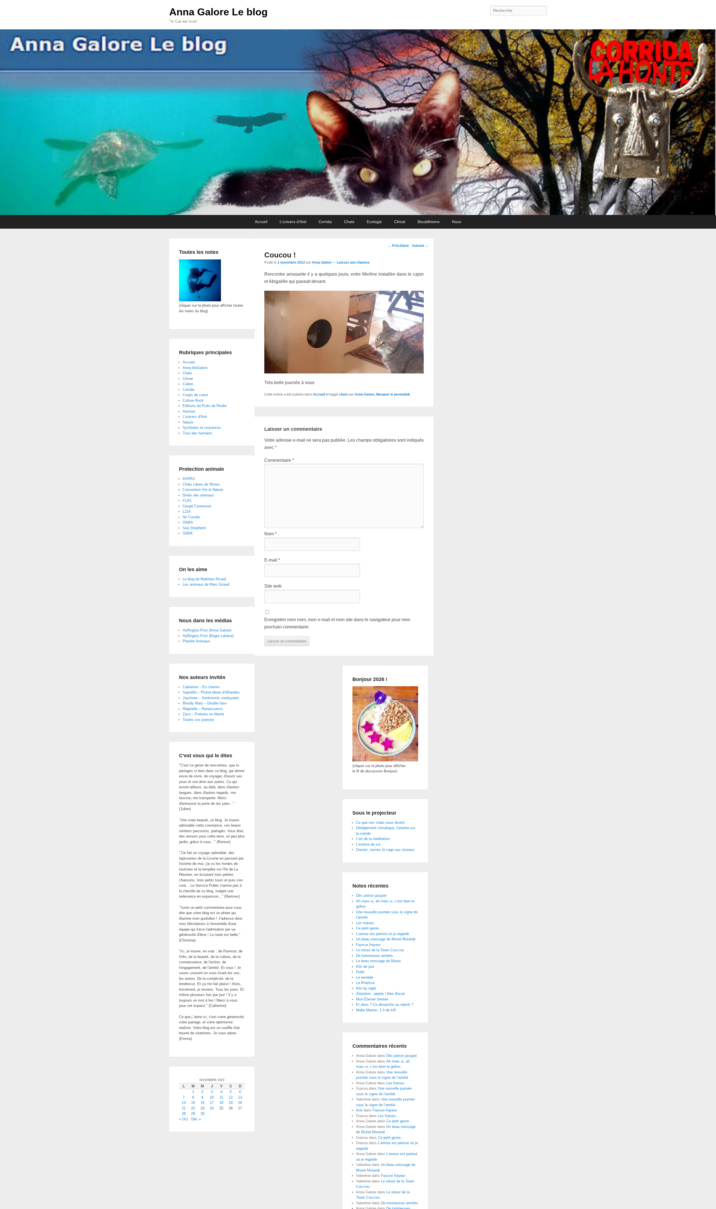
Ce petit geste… (369, 928)
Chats (349, 221)
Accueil (261, 221)
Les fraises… (367, 923)
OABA (188, 522)
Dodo (360, 972)
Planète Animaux (196, 641)
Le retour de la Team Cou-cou (380, 950)
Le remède (364, 977)
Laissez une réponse (353, 262)
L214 (186, 511)
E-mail (272, 560)
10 (212, 1097)
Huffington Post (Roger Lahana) (208, 636)
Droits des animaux (198, 495)
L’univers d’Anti (293, 221)
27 (240, 1108)
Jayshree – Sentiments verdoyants (211, 698)
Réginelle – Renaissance (203, 709)
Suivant (420, 246)
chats (343, 394)
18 (221, 1103)
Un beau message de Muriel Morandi (385, 939)
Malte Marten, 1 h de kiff (376, 1010)
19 (231, 1103)
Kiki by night (366, 988)
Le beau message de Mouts (378, 961)
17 (212, 1103)
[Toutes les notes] (200, 300)
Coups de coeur (195, 395)
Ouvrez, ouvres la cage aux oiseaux (385, 850)
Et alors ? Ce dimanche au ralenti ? (384, 1004)
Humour (189, 411)
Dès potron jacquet (371, 895)
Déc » (196, 1119)
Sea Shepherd (194, 528)
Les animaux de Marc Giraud (206, 584)
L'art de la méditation (373, 839)
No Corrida (191, 517)
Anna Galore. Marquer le (374, 394)
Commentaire (279, 460)
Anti (359, 1110)
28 (184, 1113)
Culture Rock (193, 400)
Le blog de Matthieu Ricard (204, 579)
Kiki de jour (365, 966)
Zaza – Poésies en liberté (203, 714)
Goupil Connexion (197, 506)
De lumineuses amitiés (374, 956)
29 (193, 1113)
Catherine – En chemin (201, 687)
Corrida (325, 221)
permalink (402, 394)
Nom (270, 533)
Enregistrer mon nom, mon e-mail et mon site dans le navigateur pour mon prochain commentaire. (337, 623)
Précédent (398, 246)
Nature (188, 422)
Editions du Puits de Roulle (205, 406)
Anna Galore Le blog (218, 12)
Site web (273, 586)
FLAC (187, 500)
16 (202, 1103)
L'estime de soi (368, 844)
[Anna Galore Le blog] (358, 122)
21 (184, 1108)
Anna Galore (322, 262)
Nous (456, 221)
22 (193, 1108)
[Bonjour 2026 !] (385, 760)
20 (240, 1103)
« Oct (183, 1119)
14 (184, 1103)
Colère (188, 384)
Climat (399, 221)
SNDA (188, 533)
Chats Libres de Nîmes (201, 484)
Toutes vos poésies (198, 720)
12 (231, 1097)
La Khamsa (365, 983)
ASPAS (189, 479)
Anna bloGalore (195, 368)
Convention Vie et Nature (203, 490)
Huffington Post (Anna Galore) (207, 630)
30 (202, 1113)
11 (221, 1097)
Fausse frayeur (368, 945)
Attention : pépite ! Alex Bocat (380, 994)
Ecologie (374, 221)
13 (240, 1097)
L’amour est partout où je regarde (382, 934)
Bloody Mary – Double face (205, 703)
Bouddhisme (429, 221)
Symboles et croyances (202, 427)
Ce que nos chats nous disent (380, 822)
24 (212, 1108)
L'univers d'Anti (195, 417)
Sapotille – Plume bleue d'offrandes (211, 692)
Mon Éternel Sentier (372, 999)
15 (193, 1103)
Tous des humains (197, 433)
